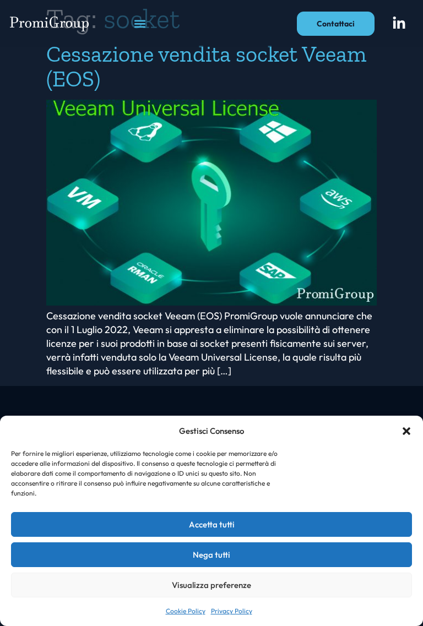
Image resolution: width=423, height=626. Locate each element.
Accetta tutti (212, 524)
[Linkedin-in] (399, 23)
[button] (406, 431)
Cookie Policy (185, 611)
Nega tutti (211, 554)
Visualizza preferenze (211, 585)
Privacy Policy (231, 611)
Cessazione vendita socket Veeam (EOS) (206, 66)
